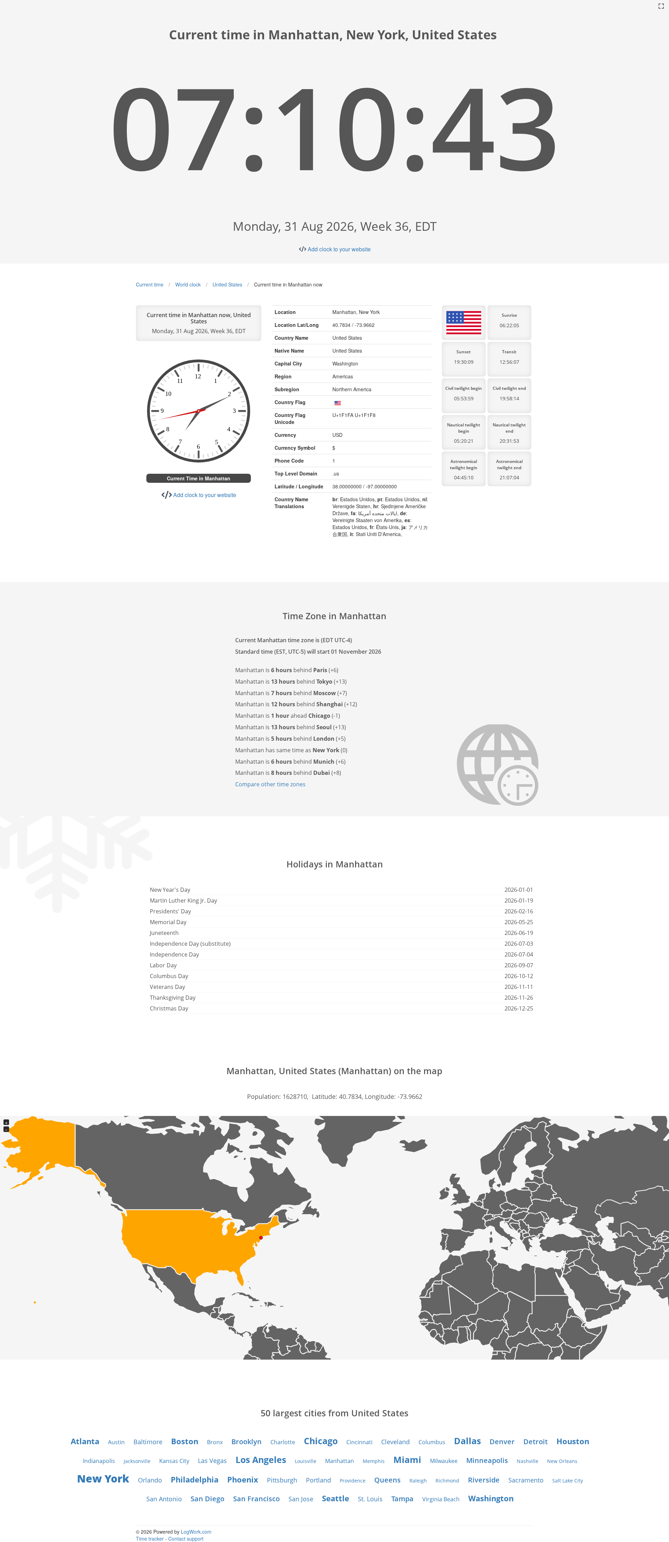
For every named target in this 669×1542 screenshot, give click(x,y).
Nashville (527, 1461)
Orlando (150, 1480)
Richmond (447, 1480)
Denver (502, 1441)
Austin (116, 1442)
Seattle (335, 1498)
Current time (149, 284)
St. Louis (370, 1499)
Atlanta (85, 1441)
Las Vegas (212, 1460)
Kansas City (174, 1461)
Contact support (185, 1538)
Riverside (484, 1480)
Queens (387, 1480)
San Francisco (256, 1498)
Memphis (374, 1461)
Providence (353, 1480)
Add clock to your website (339, 249)
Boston (184, 1441)
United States (227, 284)
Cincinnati (359, 1442)
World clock (188, 284)
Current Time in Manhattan (198, 478)
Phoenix (242, 1479)
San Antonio (164, 1499)
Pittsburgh (282, 1480)
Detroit (535, 1441)
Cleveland (395, 1442)
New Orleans (562, 1461)
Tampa (402, 1498)
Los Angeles (261, 1459)
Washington (491, 1498)
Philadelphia (194, 1479)
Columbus (431, 1442)
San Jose (301, 1499)
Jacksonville (137, 1461)
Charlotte (282, 1442)
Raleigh (418, 1480)
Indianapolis (99, 1461)
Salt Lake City (567, 1480)
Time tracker (150, 1538)
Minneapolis (487, 1460)
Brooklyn (246, 1441)
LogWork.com (196, 1531)
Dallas (467, 1441)
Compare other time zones (270, 784)
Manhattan (339, 1461)
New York (103, 1478)
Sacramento (526, 1480)
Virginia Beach (441, 1499)
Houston (572, 1441)
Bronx (215, 1442)
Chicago (321, 1441)
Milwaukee (443, 1461)
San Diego (207, 1498)
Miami (407, 1459)
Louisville (305, 1461)
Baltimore (147, 1442)
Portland (318, 1480)
